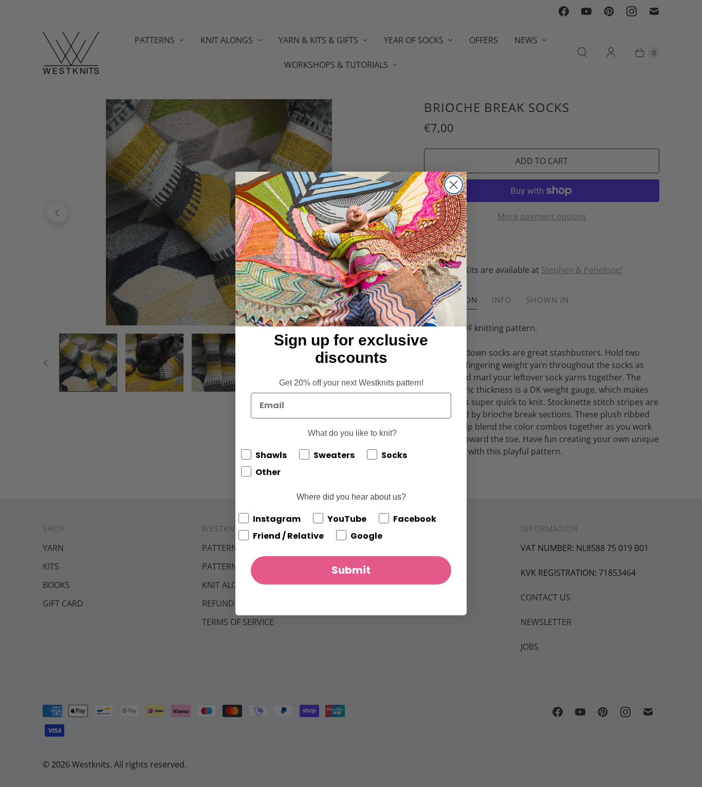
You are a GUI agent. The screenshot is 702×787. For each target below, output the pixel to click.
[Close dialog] (454, 185)
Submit (351, 570)
